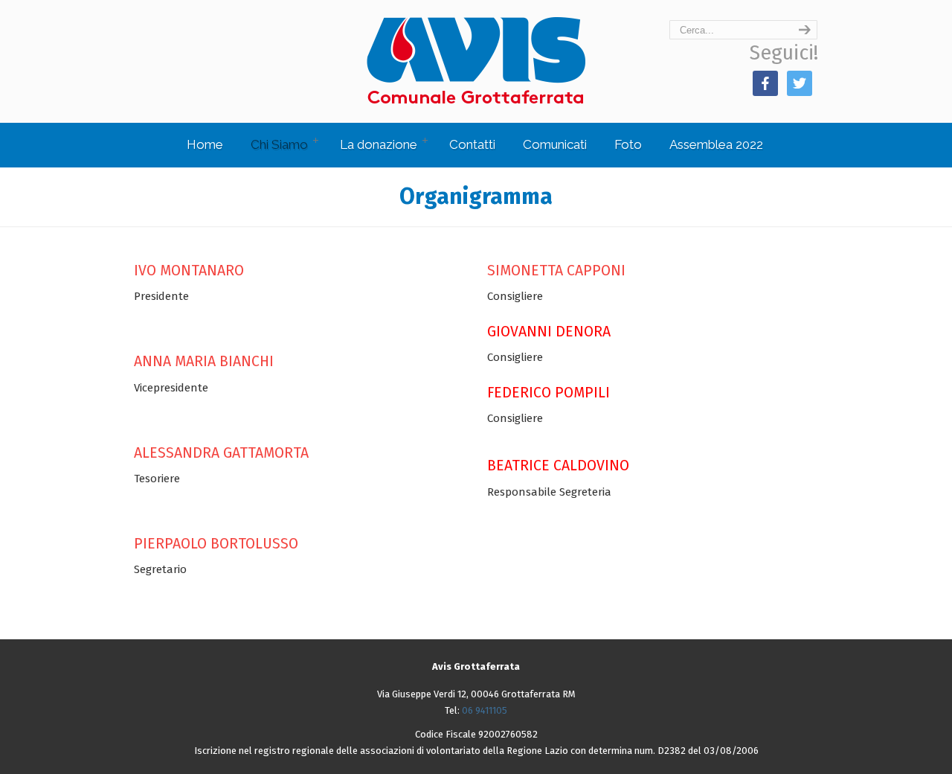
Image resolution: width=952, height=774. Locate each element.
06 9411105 (484, 710)
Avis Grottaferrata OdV (476, 60)
